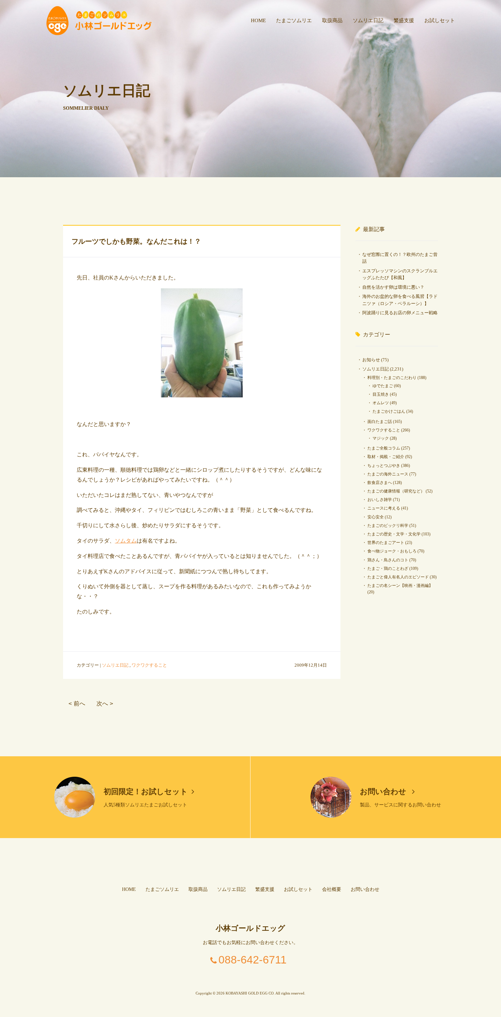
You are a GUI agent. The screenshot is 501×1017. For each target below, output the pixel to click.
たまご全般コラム (383, 448)
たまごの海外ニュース (387, 474)
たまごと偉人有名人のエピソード (398, 577)
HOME (258, 20)
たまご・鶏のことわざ (387, 568)
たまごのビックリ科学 (387, 525)
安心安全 (375, 517)
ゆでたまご (383, 385)
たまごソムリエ (294, 20)
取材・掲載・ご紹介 (385, 456)
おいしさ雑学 (379, 499)
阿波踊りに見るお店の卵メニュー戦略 (400, 312)
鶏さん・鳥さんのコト (387, 560)
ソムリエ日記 (368, 20)
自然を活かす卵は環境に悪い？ (393, 287)
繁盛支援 (404, 20)
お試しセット (439, 20)
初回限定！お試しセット (146, 791)
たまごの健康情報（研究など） (396, 491)
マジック (381, 438)
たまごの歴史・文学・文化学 (394, 534)
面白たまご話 (379, 421)
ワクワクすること (149, 665)
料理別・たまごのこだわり (391, 377)
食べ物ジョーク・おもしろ (391, 551)
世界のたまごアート (385, 542)
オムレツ (381, 402)
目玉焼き (381, 394)
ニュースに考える (383, 508)
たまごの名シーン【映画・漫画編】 (400, 585)
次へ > (104, 703)
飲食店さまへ (379, 482)
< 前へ (77, 703)
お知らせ (371, 359)
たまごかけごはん (389, 411)
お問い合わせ (384, 791)
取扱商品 (332, 20)
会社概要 (331, 889)
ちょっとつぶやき (383, 465)
